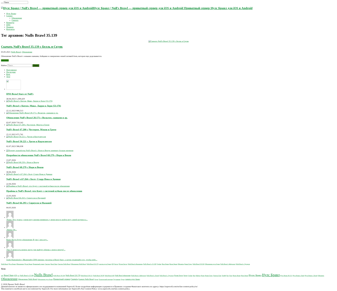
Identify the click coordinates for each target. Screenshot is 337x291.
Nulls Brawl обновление (135, 264)
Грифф (224, 275)
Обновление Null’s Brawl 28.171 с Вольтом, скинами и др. (37, 117)
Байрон (198, 275)
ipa (18, 275)
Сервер (9, 16)
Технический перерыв (106, 279)
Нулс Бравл (11, 14)
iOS (112, 264)
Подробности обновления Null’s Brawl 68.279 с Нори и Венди (38, 155)
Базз (194, 275)
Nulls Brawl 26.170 (92, 264)
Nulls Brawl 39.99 (98, 275)
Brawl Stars (54, 264)
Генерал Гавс (217, 275)
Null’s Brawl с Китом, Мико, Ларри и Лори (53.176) (33, 105)
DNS (8, 25)
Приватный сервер (38, 264)
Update (159, 264)
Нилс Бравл (165, 264)
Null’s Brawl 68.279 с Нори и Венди (24, 167)
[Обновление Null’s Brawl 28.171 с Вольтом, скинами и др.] (32, 113)
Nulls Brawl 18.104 (198, 264)
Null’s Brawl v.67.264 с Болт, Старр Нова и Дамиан (33, 179)
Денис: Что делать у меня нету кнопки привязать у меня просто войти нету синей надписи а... (47, 220)
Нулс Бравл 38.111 (286, 275)
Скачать (15, 20)
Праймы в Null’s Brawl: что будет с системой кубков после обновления (44, 191)
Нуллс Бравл (28, 264)
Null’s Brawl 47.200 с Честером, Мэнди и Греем (31, 129)
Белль (203, 275)
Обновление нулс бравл (212, 264)
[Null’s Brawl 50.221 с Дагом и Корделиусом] (26, 137)
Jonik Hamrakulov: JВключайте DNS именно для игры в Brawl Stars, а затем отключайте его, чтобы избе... (51, 260)
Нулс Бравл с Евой (298, 275)
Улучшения (116, 279)
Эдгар (123, 279)
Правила (10, 27)
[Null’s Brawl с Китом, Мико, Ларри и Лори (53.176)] (29, 101)
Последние (11, 72)
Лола (230, 275)
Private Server (123, 264)
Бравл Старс (188, 264)
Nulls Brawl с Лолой (153, 275)
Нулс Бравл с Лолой (311, 275)
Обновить (181, 264)
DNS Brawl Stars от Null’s (19, 94)
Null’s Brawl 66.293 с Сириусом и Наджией (28, 203)
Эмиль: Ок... (11, 230)
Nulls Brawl (16, 52)
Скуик (96, 279)
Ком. (8, 74)
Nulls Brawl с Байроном (227, 264)
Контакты (10, 29)
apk (2, 275)
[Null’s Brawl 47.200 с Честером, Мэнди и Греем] (27, 125)
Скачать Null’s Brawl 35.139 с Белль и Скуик (32, 46)
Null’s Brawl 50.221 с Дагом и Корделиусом (29, 141)
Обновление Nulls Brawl (78, 264)
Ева (227, 275)
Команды (10, 23)
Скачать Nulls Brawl (64, 264)
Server (116, 264)
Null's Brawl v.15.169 (149, 264)
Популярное (11, 70)
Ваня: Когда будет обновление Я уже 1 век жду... (27, 240)
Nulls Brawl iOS (109, 275)
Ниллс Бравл (173, 264)
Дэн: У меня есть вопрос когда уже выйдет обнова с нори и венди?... (35, 250)
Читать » (5, 60)
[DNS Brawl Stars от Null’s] (13, 89)
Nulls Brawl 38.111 (87, 275)
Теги (8, 77)
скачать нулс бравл (105, 264)
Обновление (17, 18)
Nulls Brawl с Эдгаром (243, 264)
